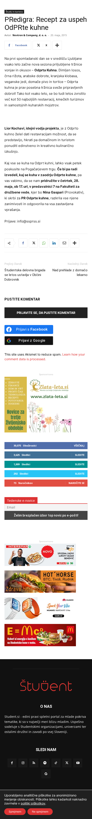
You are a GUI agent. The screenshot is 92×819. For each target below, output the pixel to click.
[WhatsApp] (43, 243)
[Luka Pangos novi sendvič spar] (40, 568)
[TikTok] (56, 763)
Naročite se (76, 483)
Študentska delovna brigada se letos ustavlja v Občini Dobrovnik (24, 275)
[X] (33, 243)
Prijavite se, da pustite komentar (46, 313)
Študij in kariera (14, 11)
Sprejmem (15, 811)
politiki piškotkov (33, 803)
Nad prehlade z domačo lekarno (70, 272)
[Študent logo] (46, 685)
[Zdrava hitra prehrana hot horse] (40, 595)
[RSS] (33, 763)
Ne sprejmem (40, 811)
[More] (57, 45)
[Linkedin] (53, 243)
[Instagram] (23, 763)
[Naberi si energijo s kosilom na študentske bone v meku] (40, 648)
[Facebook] (23, 243)
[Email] (64, 243)
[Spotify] (44, 763)
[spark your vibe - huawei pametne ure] (40, 621)
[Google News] (46, 774)
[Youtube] (77, 763)
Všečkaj (79, 445)
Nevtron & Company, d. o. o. (30, 35)
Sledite (79, 455)
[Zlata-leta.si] (37, 431)
